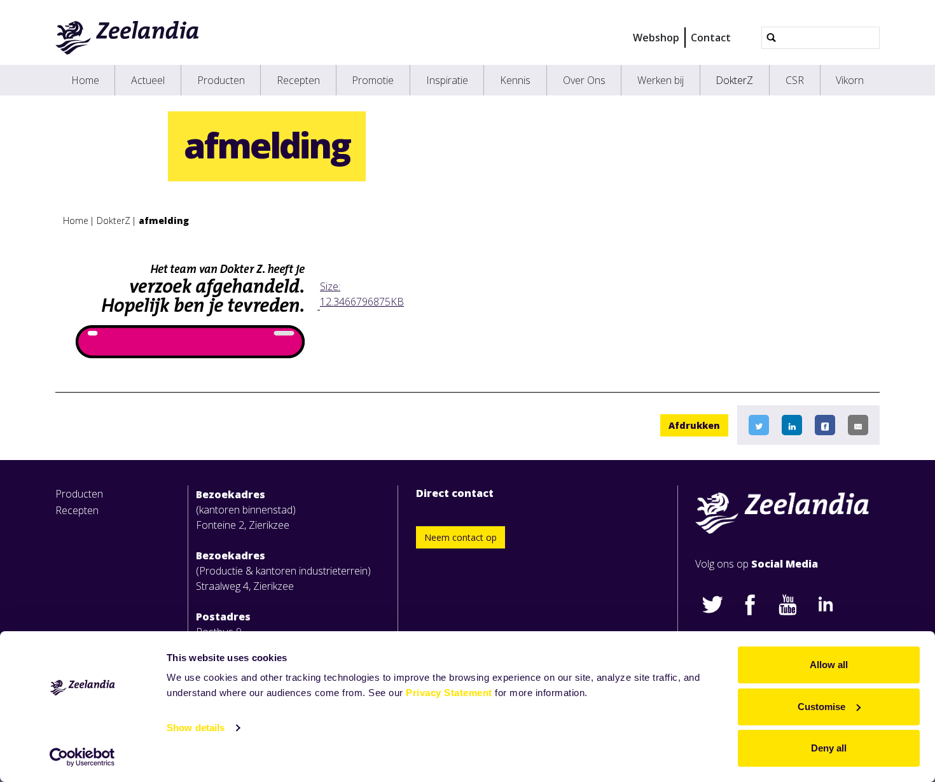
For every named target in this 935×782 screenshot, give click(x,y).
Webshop (656, 38)
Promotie (373, 80)
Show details (196, 727)
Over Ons (584, 80)
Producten (221, 80)
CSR (795, 80)
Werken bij (660, 80)
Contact (711, 38)
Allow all (829, 664)
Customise (821, 706)
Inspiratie (447, 80)
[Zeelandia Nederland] (127, 37)
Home (85, 80)
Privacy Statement (449, 692)
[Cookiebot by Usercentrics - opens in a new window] (82, 757)
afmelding (164, 220)
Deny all (829, 748)
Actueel (148, 80)
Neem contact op (460, 537)
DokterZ (734, 80)
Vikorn (850, 80)
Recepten (298, 80)
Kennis (515, 80)
